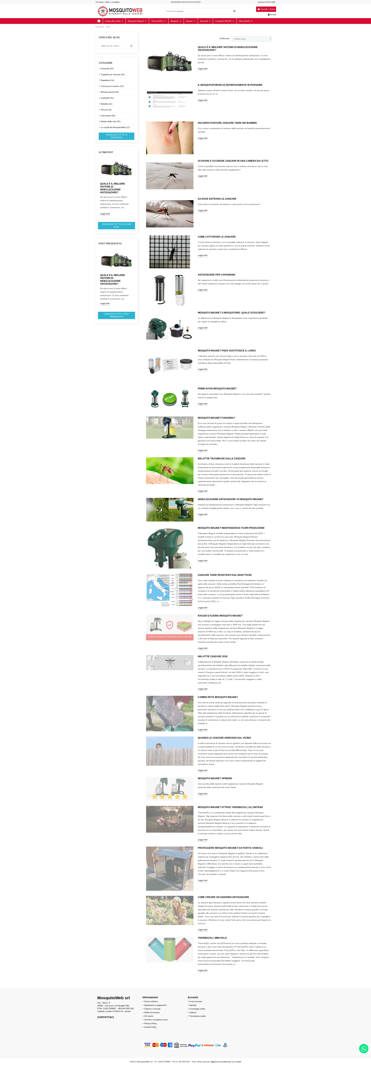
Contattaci (116, 2)
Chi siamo (100, 2)
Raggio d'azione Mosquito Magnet (220, 615)
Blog (107, 2)
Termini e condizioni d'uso (156, 1019)
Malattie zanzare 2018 (212, 656)
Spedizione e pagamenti (155, 1005)
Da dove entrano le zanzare (217, 199)
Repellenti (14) (107, 80)
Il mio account (195, 1001)
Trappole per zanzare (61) (113, 74)
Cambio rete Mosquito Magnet (218, 697)
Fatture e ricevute (152, 1009)
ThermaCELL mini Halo (212, 938)
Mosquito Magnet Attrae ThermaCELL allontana (230, 807)
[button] (245, 21)
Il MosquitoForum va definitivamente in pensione (230, 85)
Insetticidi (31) (107, 98)
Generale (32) (107, 68)
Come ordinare (151, 1001)
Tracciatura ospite (197, 1016)
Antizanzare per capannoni (216, 274)
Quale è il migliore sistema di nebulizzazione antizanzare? (112, 188)
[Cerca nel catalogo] (234, 11)
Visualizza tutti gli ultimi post (116, 225)
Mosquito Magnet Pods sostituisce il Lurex (227, 350)
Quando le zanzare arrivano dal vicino (224, 738)
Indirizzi (192, 1012)
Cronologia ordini (197, 1009)
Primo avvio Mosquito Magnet (217, 388)
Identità (192, 1005)
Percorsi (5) (106, 109)
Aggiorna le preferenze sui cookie (225, 1061)
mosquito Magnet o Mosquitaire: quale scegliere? (231, 312)
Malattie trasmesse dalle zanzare (221, 458)
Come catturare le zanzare (217, 237)
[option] (116, 186)
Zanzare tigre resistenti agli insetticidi (225, 575)
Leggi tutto (105, 214)
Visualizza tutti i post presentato (116, 315)
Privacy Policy (150, 1023)
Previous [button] (97, 188)
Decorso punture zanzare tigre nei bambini (227, 123)
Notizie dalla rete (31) (110, 121)
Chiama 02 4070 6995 (266, 2)
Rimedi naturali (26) (110, 92)
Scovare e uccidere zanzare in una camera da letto (233, 161)
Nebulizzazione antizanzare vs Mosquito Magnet (230, 499)
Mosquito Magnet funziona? (216, 418)
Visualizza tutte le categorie (116, 136)
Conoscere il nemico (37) (112, 86)
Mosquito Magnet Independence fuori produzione (231, 528)
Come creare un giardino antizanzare (223, 897)
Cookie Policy (150, 1027)
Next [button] (136, 188)
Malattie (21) (106, 104)
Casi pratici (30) (108, 115)
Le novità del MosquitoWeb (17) (115, 127)
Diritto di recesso (152, 1012)
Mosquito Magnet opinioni (215, 778)
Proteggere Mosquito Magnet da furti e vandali (230, 848)
